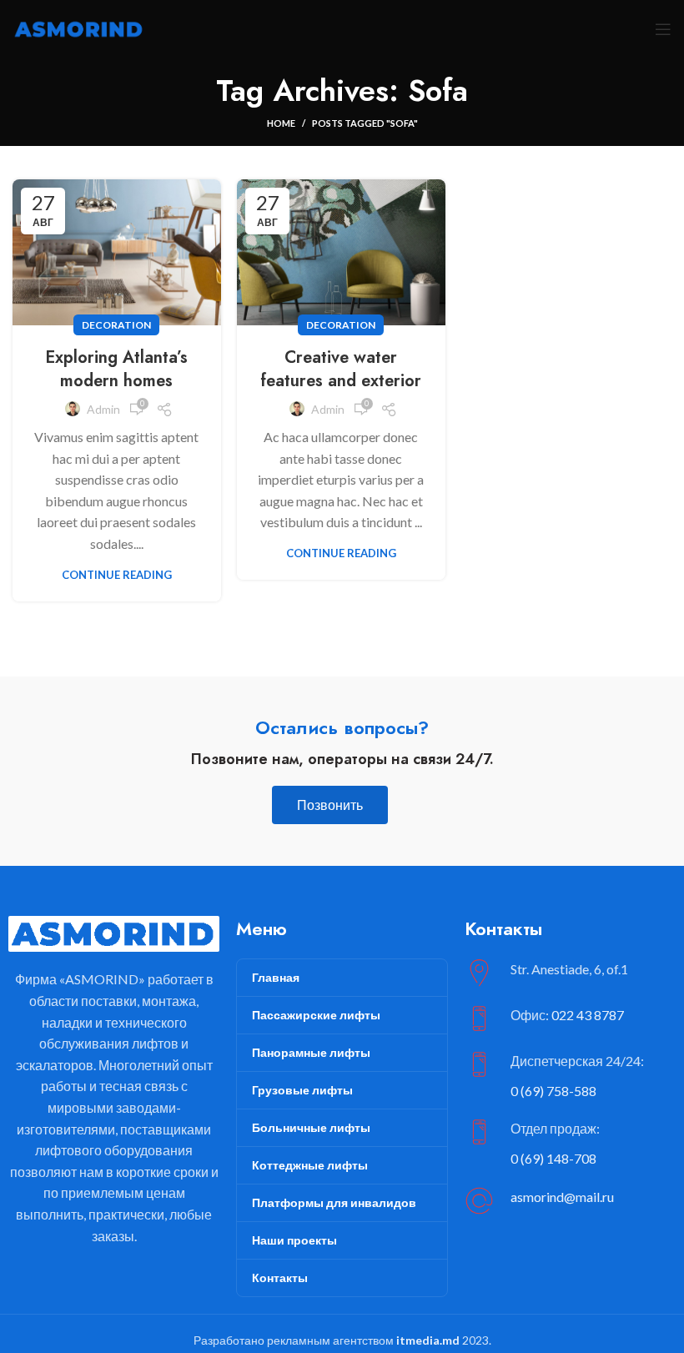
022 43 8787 (587, 1015)
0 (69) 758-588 (553, 1091)
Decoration (116, 325)
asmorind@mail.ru (562, 1197)
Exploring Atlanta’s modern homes (116, 369)
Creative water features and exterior (340, 369)
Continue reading (117, 575)
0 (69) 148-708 (553, 1158)
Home (281, 123)
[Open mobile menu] (663, 29)
